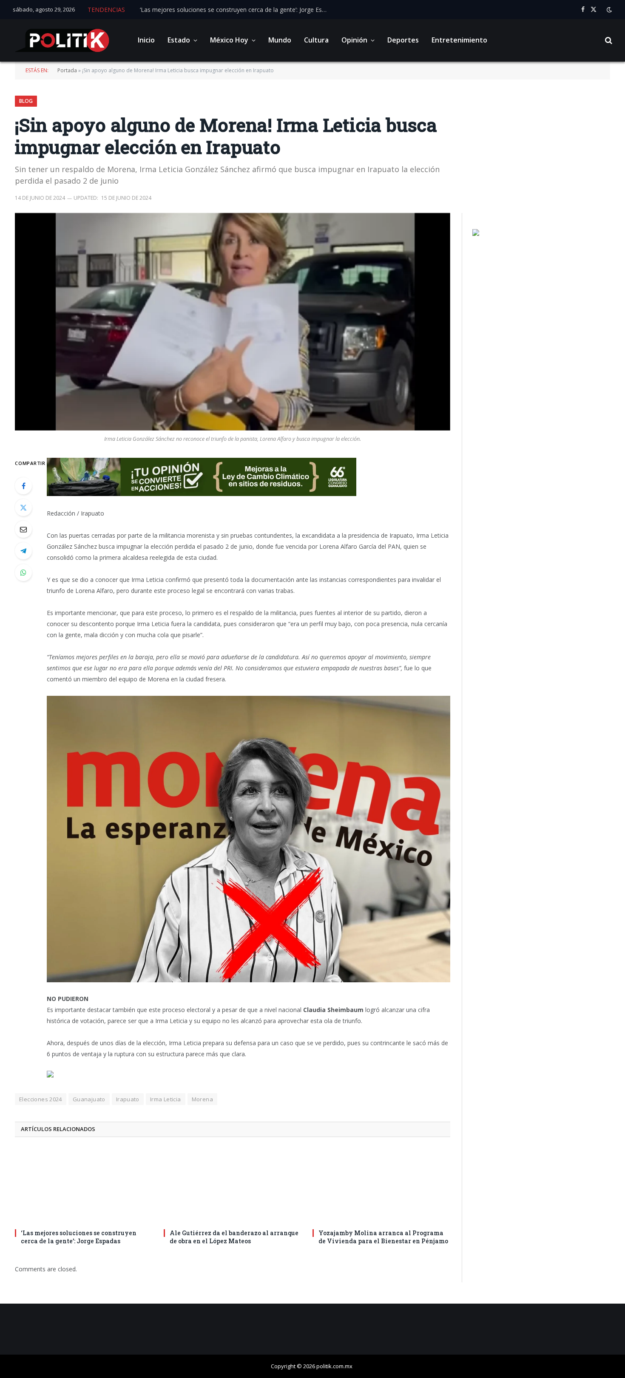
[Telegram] (23, 550)
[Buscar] (607, 40)
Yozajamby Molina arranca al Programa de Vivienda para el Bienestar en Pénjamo (383, 1237)
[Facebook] (23, 485)
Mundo (279, 40)
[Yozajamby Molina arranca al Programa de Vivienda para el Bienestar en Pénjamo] (381, 1185)
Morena (202, 1099)
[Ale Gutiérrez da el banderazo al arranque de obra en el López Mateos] (232, 1185)
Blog (26, 101)
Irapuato (127, 1099)
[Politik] (62, 40)
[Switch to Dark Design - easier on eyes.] (608, 10)
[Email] (23, 529)
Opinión (354, 40)
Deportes (403, 40)
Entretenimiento (459, 40)
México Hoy (229, 40)
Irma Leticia (165, 1099)
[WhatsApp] (23, 572)
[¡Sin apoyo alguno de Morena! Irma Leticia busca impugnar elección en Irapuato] (232, 322)
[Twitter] (23, 507)
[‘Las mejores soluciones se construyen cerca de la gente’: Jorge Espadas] (84, 1185)
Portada (67, 70)
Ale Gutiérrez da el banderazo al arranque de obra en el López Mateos (234, 1237)
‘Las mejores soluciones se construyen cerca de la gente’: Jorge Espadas (235, 10)
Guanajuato (89, 1099)
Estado (179, 40)
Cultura (316, 40)
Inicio (146, 40)
